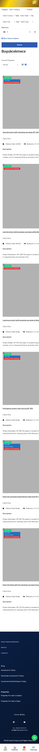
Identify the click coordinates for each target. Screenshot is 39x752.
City (32, 15)
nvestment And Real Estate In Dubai (13, 681)
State (17, 15)
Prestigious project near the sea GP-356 (18, 408)
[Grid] (23, 64)
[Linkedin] (17, 721)
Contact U (4, 653)
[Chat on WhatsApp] (34, 738)
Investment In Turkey (8, 670)
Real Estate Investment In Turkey (12, 676)
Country (29, 9)
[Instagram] (20, 721)
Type (17, 22)
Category (5, 9)
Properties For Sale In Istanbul (11, 695)
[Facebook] (13, 721)
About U (3, 647)
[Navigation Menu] (35, 2)
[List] (26, 64)
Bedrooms (5, 27)
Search (19, 45)
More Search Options (11, 38)
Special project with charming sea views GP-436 (21, 132)
